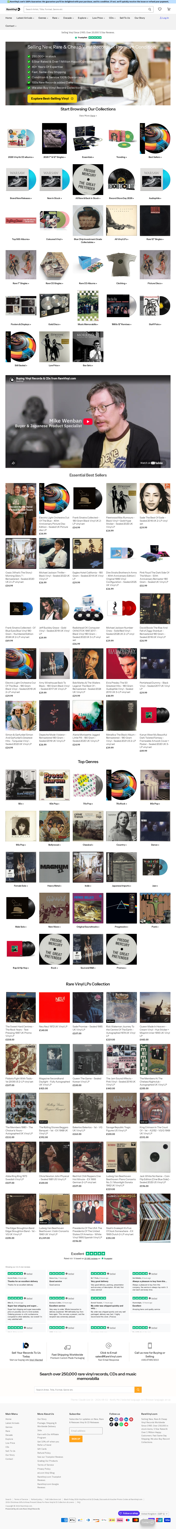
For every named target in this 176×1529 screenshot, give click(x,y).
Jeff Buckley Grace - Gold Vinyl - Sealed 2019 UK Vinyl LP (54, 630)
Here (92, 115)
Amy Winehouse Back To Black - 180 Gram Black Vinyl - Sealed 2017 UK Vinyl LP (54, 685)
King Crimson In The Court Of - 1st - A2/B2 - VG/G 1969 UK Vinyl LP (155, 1130)
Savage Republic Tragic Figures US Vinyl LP (118, 1129)
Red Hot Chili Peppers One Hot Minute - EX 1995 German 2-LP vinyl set (87, 1179)
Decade (67, 18)
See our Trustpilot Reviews (50, 1457)
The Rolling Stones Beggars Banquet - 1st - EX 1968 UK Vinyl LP (53, 1130)
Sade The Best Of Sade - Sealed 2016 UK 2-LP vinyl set (153, 520)
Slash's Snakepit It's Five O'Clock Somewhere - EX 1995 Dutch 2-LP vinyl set (120, 1231)
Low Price (97, 18)
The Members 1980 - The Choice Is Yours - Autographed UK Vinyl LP (19, 1130)
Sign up (76, 1439)
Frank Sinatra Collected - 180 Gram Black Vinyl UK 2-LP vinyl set (87, 520)
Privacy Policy (43, 1469)
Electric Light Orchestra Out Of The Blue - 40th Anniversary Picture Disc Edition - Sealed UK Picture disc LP (54, 523)
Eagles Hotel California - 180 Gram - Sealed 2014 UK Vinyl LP (88, 575)
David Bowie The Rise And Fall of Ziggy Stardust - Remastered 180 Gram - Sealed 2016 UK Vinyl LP (153, 632)
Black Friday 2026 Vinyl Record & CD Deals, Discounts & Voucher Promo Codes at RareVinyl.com (103, 1499)
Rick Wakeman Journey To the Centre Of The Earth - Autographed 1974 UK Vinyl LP (120, 1031)
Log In (165, 18)
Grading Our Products (47, 1461)
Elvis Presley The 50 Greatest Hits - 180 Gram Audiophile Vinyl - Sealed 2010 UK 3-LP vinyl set (119, 687)
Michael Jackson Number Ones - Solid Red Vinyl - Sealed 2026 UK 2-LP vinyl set (120, 632)
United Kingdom (153, 1513)
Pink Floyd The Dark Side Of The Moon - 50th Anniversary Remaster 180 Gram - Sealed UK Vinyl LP (154, 577)
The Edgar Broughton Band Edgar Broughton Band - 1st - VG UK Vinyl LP (21, 1231)
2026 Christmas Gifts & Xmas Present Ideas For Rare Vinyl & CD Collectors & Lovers (40, 1502)
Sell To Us (125, 18)
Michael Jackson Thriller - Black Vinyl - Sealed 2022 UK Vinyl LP (54, 575)
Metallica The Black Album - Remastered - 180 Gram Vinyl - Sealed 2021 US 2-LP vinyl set (121, 739)
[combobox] (85, 9)
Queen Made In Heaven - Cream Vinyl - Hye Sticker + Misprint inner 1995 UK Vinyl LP (155, 1031)
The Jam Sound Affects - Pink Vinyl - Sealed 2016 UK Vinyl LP (121, 1081)
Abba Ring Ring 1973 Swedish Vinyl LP (16, 1178)
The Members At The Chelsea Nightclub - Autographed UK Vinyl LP (153, 1081)
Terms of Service (45, 1465)
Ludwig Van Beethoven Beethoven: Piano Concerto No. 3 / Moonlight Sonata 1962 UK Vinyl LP (121, 1181)
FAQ (78, 1502)
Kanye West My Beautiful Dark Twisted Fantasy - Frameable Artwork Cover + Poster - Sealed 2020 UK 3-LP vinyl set (154, 741)
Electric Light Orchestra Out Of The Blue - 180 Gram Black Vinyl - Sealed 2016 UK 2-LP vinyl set (21, 687)
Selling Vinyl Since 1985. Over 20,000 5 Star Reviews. (88, 32)
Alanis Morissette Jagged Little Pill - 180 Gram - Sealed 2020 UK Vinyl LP (86, 737)
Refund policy (36, 1499)
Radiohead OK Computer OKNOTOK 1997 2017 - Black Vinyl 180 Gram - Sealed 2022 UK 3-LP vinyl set (87, 634)
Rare (55, 18)
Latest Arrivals (25, 18)
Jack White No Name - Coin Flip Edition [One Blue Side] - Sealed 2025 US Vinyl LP (155, 1179)
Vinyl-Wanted (36, 1359)
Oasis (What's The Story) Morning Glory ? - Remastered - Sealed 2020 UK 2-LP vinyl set (20, 577)
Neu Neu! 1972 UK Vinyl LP (53, 1026)
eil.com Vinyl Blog (46, 1473)
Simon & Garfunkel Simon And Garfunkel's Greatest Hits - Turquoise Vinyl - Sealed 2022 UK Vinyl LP (19, 739)
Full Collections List (53, 1499)
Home (9, 18)
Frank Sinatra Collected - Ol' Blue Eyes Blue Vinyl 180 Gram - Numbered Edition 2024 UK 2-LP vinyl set (21, 632)
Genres (42, 18)
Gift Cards (42, 1449)
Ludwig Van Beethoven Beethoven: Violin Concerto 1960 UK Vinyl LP (54, 1231)
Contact (10, 25)
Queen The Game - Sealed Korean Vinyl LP (87, 1080)
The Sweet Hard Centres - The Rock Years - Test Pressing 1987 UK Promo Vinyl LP (20, 1031)
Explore (82, 18)
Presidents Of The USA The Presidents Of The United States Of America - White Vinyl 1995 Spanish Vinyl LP (87, 1233)
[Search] (149, 9)
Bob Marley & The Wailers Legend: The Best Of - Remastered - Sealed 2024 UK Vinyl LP (87, 687)
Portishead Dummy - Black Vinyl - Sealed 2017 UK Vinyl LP (155, 685)
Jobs (39, 1430)
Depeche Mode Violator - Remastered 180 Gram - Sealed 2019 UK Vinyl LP (52, 737)
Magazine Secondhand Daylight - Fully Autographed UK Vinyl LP (54, 1081)
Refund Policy (44, 1453)
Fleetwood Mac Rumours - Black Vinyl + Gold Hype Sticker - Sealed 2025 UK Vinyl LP (120, 522)
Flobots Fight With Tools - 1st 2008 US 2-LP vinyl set (19, 1080)
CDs (111, 18)
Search (8, 1499)
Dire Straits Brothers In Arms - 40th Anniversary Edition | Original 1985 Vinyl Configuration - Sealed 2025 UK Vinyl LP (121, 578)
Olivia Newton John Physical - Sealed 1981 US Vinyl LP (54, 1178)
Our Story (140, 18)
